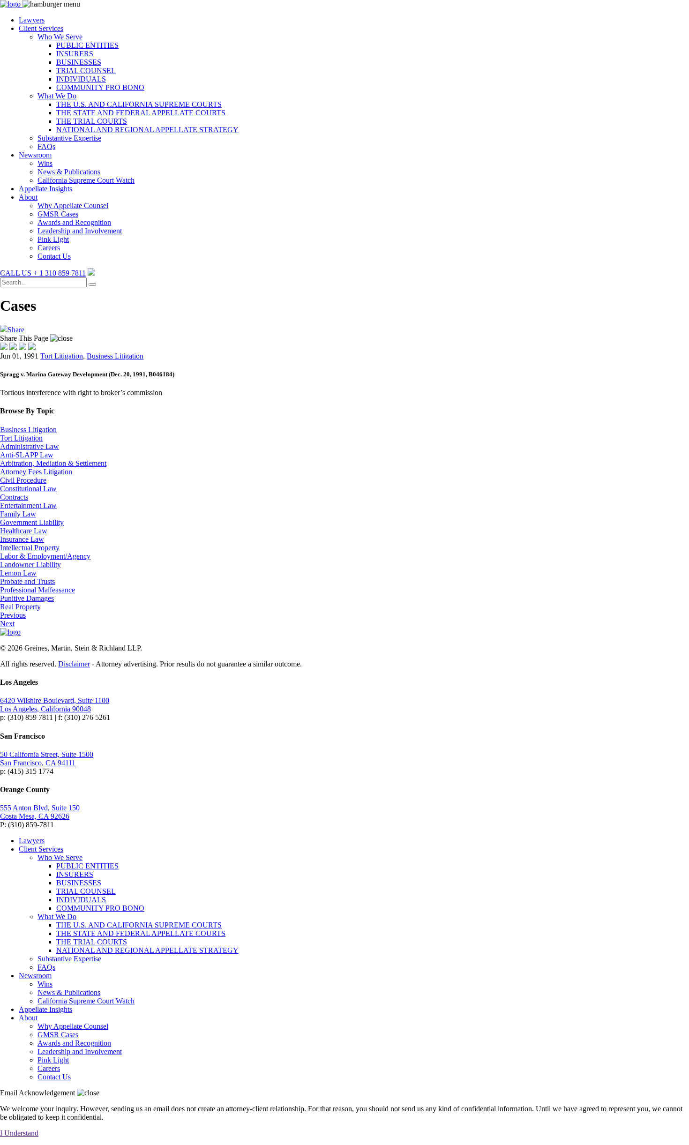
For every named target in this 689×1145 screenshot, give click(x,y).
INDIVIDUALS (81, 79)
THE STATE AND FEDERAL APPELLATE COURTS (140, 113)
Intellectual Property (30, 548)
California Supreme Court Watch (86, 180)
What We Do (56, 96)
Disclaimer (74, 664)
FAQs (46, 146)
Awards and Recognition (74, 222)
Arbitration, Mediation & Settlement (53, 463)
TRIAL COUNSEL (86, 71)
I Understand (19, 1133)
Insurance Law (22, 539)
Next (7, 624)
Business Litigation (115, 356)
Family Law (18, 514)
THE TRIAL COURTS (91, 121)
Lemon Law (18, 573)
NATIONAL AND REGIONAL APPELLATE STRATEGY (147, 130)
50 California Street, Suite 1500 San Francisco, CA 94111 (46, 758)
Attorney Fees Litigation (36, 472)
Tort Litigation (61, 356)
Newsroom (35, 155)
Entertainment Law (28, 505)
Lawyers (32, 20)
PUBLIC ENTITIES (87, 45)
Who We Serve (59, 37)
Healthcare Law (23, 531)
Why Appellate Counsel (72, 206)
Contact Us (54, 256)
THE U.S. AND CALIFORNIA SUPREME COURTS (139, 104)
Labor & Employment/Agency (45, 556)
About (28, 197)
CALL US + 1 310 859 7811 (43, 273)
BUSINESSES (78, 62)
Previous (13, 615)
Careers (48, 248)
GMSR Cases (57, 214)
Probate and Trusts (27, 581)
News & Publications (68, 172)
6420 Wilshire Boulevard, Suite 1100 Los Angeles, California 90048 (54, 704)
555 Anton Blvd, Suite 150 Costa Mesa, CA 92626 (40, 812)
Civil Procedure (23, 480)
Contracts (14, 497)
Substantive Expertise (69, 138)
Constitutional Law (28, 489)
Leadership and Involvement (79, 231)
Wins (44, 163)
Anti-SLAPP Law (26, 455)
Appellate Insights (45, 189)
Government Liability (32, 522)
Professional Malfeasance (37, 590)
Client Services (41, 28)
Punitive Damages (27, 598)
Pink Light (53, 239)
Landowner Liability (30, 565)
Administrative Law (29, 446)
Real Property (20, 607)
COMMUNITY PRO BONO (100, 87)
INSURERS (74, 54)
